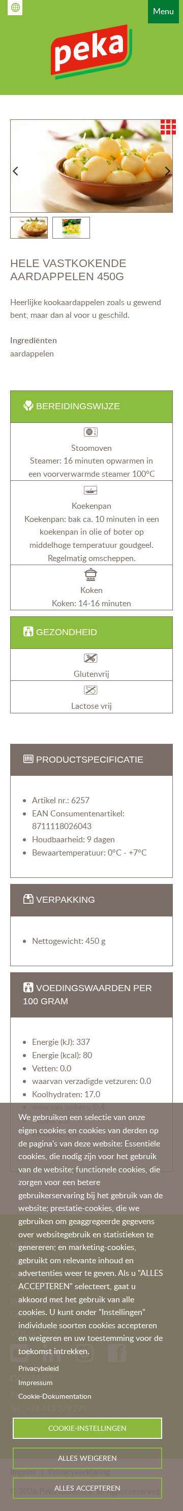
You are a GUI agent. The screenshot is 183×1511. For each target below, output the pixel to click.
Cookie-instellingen (87, 1428)
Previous (15, 171)
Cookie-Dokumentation (55, 1396)
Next (168, 171)
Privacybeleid (38, 1368)
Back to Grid (168, 127)
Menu (163, 11)
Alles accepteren (87, 1488)
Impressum (35, 1382)
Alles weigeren (87, 1458)
